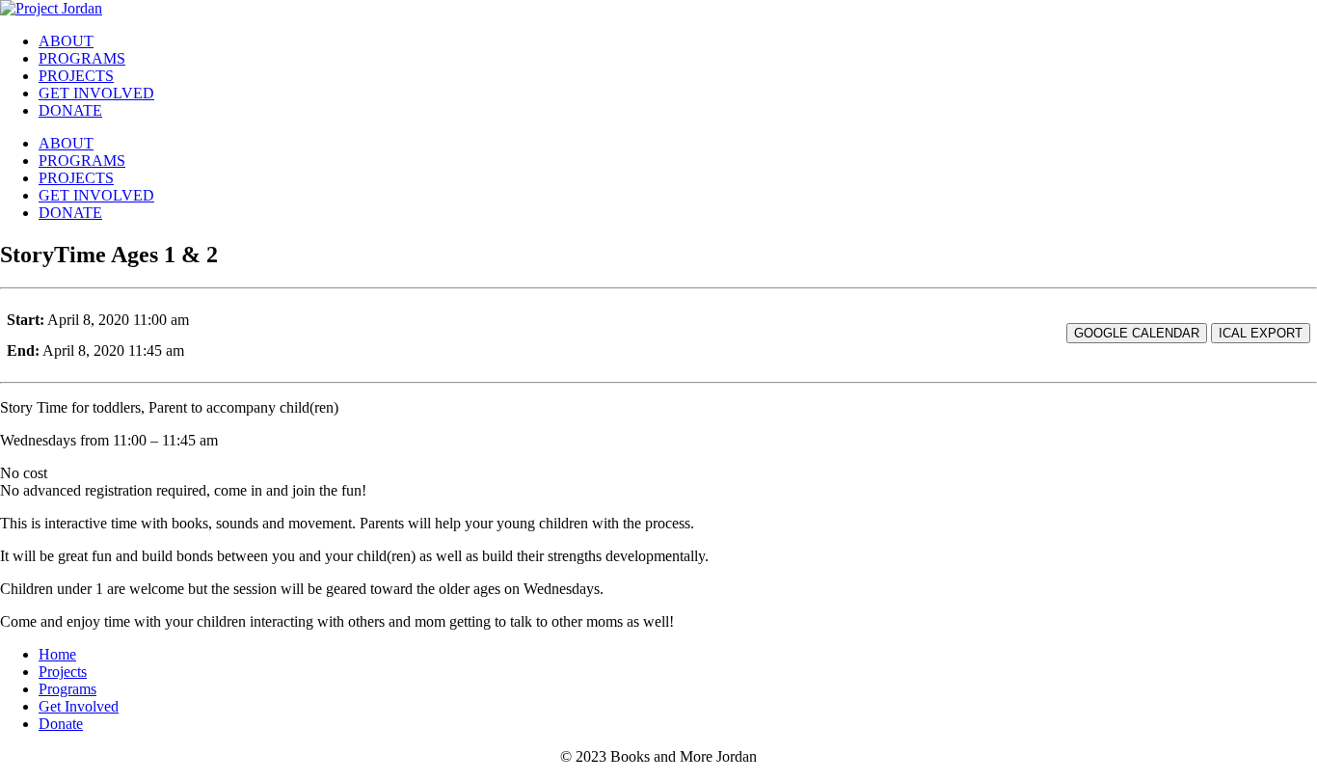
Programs (67, 689)
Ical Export (1261, 333)
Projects (63, 671)
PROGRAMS (82, 58)
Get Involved (79, 706)
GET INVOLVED (96, 93)
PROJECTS (76, 75)
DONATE (70, 110)
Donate (61, 723)
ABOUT (66, 41)
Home (57, 654)
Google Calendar (1136, 333)
